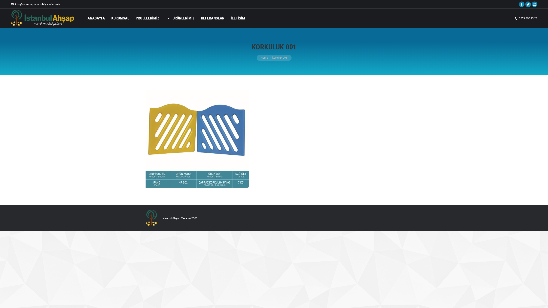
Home (264, 57)
